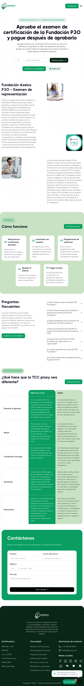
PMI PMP (5, 650)
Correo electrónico (50, 554)
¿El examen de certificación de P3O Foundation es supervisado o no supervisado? (60, 341)
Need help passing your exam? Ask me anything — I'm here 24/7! (67, 673)
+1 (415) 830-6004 (69, 647)
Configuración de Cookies (40, 670)
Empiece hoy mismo (73, 382)
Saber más (56, 69)
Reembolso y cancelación (40, 666)
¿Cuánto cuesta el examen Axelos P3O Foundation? (62, 303)
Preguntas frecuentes (38, 654)
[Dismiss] (80, 673)
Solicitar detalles (58, 60)
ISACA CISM (6, 662)
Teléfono (13, 564)
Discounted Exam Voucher (40, 650)
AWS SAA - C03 (8, 647)
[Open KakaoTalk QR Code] (74, 666)
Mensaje (13, 574)
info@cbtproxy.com (69, 650)
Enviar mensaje (41, 589)
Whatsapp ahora (74, 226)
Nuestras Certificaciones (39, 647)
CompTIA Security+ (9, 658)
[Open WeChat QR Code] (67, 666)
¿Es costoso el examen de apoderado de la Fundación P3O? (63, 359)
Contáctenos (72, 6)
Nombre (13, 554)
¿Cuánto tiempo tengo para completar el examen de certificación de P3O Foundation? (63, 312)
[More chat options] (79, 681)
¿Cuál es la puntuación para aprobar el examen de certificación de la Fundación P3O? (63, 331)
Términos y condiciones (39, 662)
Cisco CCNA (6, 654)
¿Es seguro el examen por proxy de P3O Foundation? (62, 350)
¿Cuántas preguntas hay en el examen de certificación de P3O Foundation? (63, 322)
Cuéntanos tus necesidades (34, 69)
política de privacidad (38, 658)
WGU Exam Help (8, 666)
